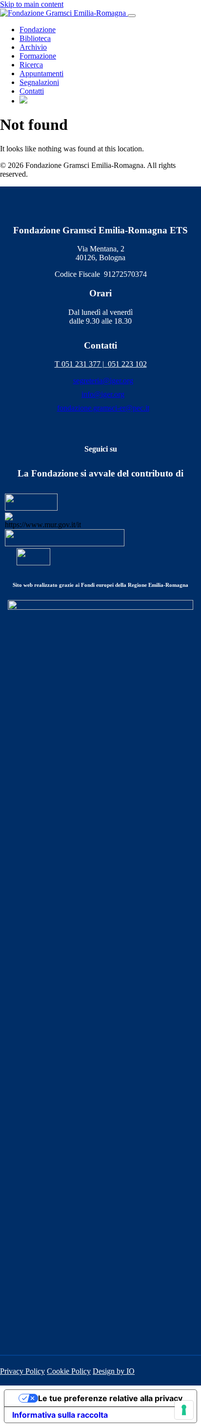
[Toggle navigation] (132, 15)
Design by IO (114, 1371)
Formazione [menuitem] (38, 56)
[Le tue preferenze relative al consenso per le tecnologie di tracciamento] (184, 1410)
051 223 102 (127, 364)
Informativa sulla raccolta (60, 1415)
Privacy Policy (22, 1371)
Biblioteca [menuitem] (35, 38)
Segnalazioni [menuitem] (39, 82)
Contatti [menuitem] (32, 91)
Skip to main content (31, 4)
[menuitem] (23, 101)
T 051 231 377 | (81, 364)
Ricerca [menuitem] (31, 65)
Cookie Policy (69, 1371)
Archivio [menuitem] (33, 47)
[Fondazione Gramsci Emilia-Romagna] (64, 13)
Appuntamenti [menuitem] (41, 73)
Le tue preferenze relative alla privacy (110, 1398)
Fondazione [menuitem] (38, 29)
